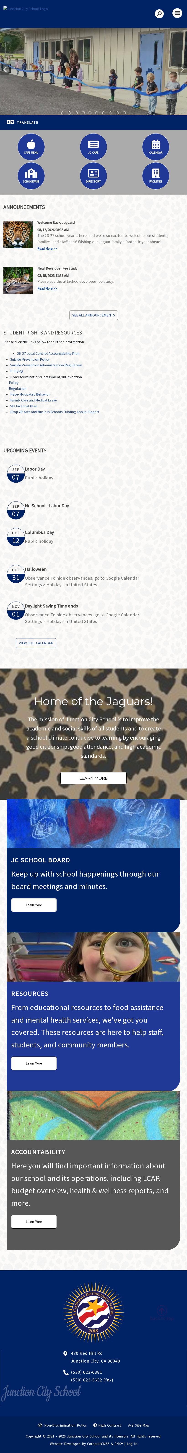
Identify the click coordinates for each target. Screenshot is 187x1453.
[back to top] (162, 1309)
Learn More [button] (93, 778)
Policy (13, 382)
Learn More (34, 905)
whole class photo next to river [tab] (117, 113)
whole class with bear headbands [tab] (83, 113)
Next (182, 69)
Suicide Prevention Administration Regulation (46, 365)
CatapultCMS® (98, 1443)
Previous (5, 69)
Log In (132, 1443)
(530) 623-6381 (86, 1372)
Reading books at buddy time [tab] (97, 113)
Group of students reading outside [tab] (103, 113)
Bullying (16, 371)
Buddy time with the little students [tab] (76, 113)
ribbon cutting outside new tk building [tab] (69, 113)
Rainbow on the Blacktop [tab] (62, 113)
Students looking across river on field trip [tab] (110, 113)
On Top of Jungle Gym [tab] (90, 113)
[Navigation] (177, 13)
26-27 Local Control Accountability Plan (48, 353)
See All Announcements (93, 315)
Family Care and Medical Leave (33, 400)
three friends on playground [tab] (124, 113)
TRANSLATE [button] (27, 122)
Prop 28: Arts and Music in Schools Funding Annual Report (54, 411)
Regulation (17, 388)
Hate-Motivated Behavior (30, 394)
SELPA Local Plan (23, 406)
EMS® (118, 1443)
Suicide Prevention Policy (30, 359)
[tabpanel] (93, 71)
